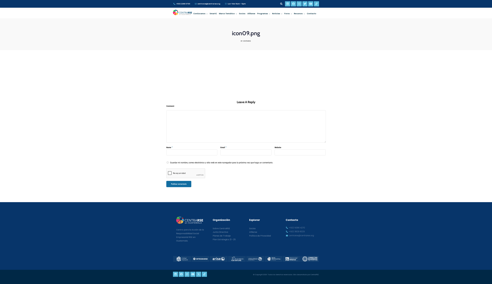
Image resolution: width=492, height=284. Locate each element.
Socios (242, 13)
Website (278, 147)
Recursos (298, 13)
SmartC (213, 13)
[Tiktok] (316, 3)
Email (222, 147)
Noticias (276, 13)
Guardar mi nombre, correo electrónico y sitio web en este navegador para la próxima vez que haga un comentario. (221, 162)
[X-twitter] (198, 274)
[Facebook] (293, 3)
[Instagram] (299, 3)
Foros (287, 13)
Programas (262, 13)
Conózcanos (199, 13)
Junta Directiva (220, 232)
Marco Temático (227, 13)
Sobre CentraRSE (221, 228)
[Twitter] (305, 3)
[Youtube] (310, 3)
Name (168, 147)
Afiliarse (251, 13)
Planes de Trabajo (222, 235)
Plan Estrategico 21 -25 (224, 239)
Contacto (311, 13)
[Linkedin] (287, 3)
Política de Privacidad (260, 235)
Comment (170, 106)
